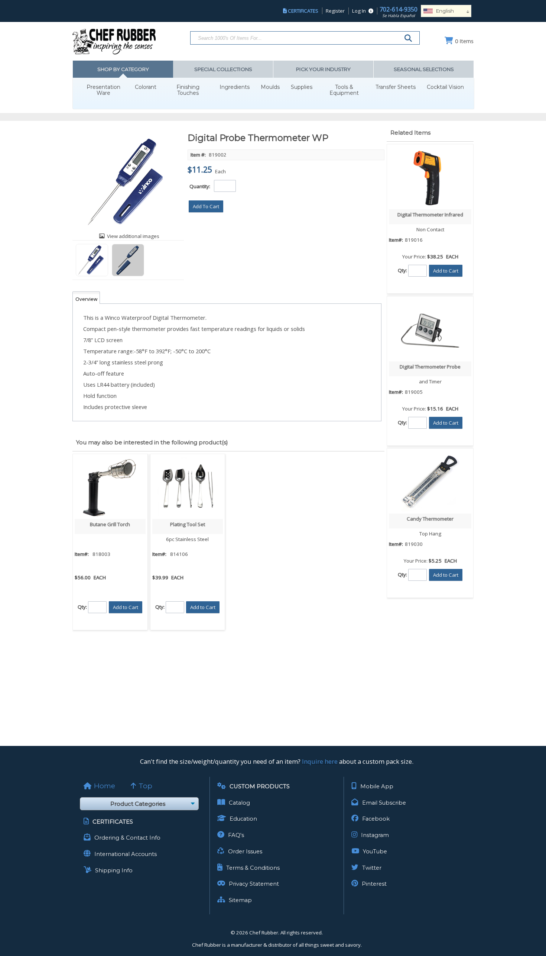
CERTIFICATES (303, 10)
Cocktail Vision (445, 87)
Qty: (82, 606)
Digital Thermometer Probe (430, 366)
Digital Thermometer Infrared (430, 214)
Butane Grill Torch (110, 524)
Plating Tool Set (187, 524)
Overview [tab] (86, 299)
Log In (359, 10)
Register (335, 10)
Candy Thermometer (430, 518)
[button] (206, 206)
